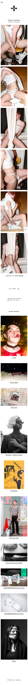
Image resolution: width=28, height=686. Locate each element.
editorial (10, 22)
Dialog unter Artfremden (14, 563)
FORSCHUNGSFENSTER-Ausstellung (14, 588)
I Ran (14, 357)
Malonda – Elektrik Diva (14, 455)
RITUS (14, 661)
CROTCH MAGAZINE (19, 275)
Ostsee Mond (14, 382)
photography (17, 22)
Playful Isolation (14, 20)
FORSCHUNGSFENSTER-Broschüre (14, 613)
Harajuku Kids (14, 538)
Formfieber (14, 490)
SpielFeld (14, 407)
